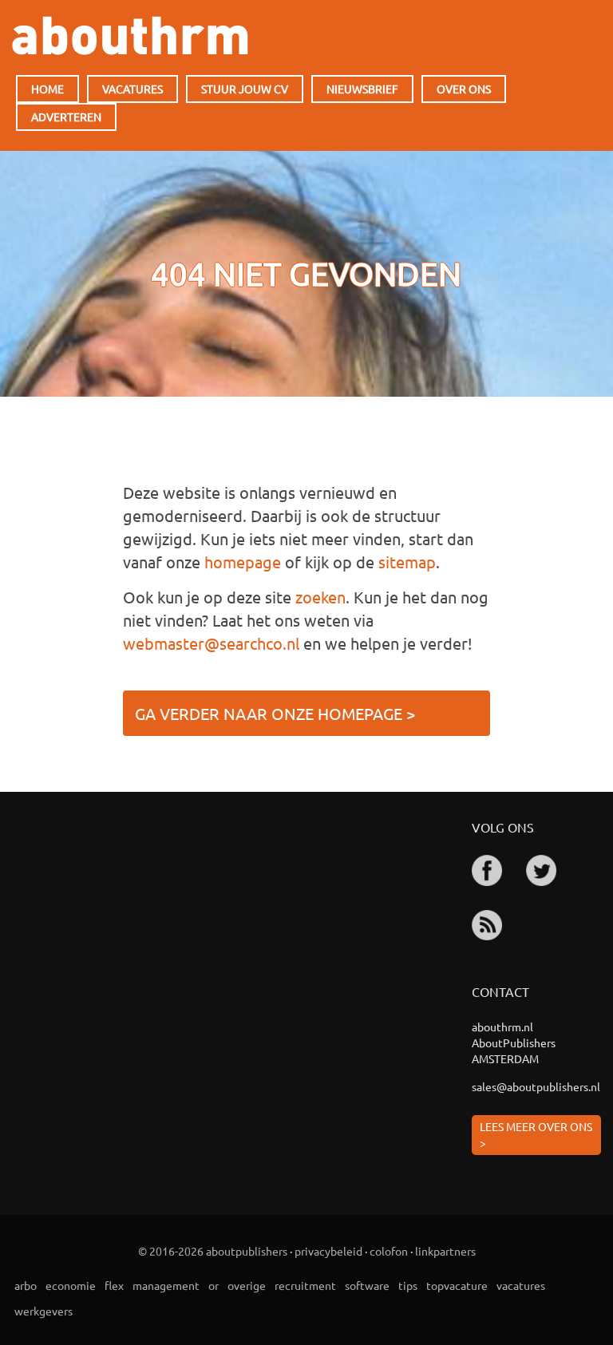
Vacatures (132, 88)
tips (407, 1285)
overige (246, 1285)
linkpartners (445, 1251)
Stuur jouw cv (244, 88)
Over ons (464, 88)
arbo (25, 1285)
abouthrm (130, 35)
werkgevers (43, 1310)
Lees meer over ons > (536, 1134)
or (213, 1285)
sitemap (407, 562)
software (367, 1285)
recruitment (305, 1285)
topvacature (457, 1285)
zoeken (320, 597)
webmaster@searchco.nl (211, 643)
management (166, 1285)
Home (47, 88)
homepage (242, 562)
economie (70, 1285)
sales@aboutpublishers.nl (536, 1086)
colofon (389, 1251)
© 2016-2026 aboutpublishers (212, 1251)
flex (114, 1285)
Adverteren (66, 116)
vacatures (520, 1285)
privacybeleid (328, 1251)
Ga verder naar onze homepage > (275, 713)
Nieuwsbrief (362, 88)
